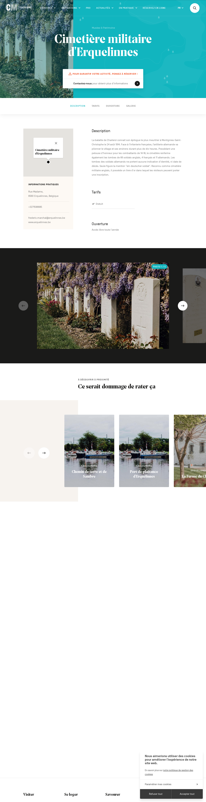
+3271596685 (35, 206)
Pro (88, 8)
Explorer (46, 8)
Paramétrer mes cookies (158, 784)
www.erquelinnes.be (39, 222)
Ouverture (113, 106)
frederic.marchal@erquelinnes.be (46, 217)
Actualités (103, 8)
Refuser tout (155, 794)
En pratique (126, 8)
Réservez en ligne (154, 8)
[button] (23, 306)
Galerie (131, 106)
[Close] (56, 143)
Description (77, 106)
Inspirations (69, 8)
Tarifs (96, 106)
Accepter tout (187, 794)
